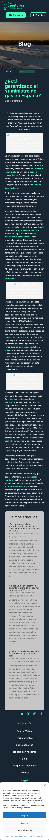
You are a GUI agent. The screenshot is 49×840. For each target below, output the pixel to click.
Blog (24, 758)
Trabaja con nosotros (24, 751)
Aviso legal (41, 836)
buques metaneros (16, 486)
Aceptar (24, 815)
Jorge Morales (19, 536)
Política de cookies (11, 836)
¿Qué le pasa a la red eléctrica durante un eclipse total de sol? (24, 653)
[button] (45, 785)
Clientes (40, 15)
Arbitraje (24, 772)
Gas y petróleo (13, 100)
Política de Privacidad (27, 836)
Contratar (18, 15)
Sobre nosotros (24, 745)
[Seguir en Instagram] (35, 714)
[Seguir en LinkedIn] (21, 714)
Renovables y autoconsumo (21, 595)
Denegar (24, 822)
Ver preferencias (24, 830)
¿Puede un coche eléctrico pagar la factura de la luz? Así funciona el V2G (24, 587)
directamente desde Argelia (17, 237)
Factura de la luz (16, 592)
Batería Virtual (24, 731)
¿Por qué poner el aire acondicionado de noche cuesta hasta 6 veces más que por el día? (24, 527)
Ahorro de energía (17, 533)
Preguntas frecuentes (25, 765)
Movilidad (29, 592)
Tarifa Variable (24, 738)
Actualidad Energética (19, 658)
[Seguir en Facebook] (41, 714)
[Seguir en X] (28, 714)
